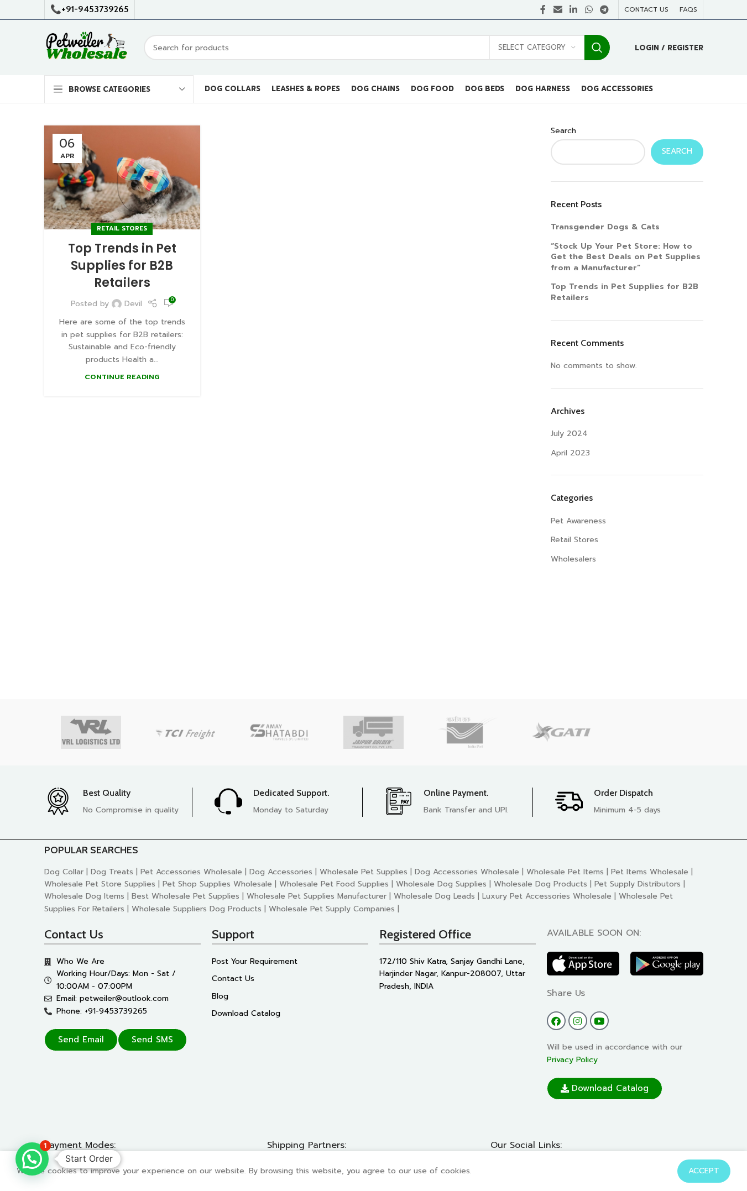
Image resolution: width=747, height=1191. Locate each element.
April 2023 (570, 453)
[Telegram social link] (604, 9)
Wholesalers (573, 559)
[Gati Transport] (562, 732)
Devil (133, 303)
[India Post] (468, 732)
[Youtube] (599, 1020)
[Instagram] (577, 1020)
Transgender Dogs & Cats (605, 227)
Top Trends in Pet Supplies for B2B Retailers (122, 265)
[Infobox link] (118, 802)
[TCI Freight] (185, 732)
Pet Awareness (578, 521)
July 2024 (569, 433)
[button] (32, 1159)
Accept (703, 1171)
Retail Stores (122, 228)
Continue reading (122, 376)
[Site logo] (85, 47)
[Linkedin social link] (573, 9)
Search (563, 131)
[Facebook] (556, 1020)
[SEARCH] (597, 47)
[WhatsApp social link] (588, 9)
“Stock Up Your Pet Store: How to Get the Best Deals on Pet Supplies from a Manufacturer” (626, 257)
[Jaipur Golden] (373, 732)
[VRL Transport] (91, 732)
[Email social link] (558, 9)
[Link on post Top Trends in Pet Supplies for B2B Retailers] (122, 177)
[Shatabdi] (279, 732)
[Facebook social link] (543, 9)
